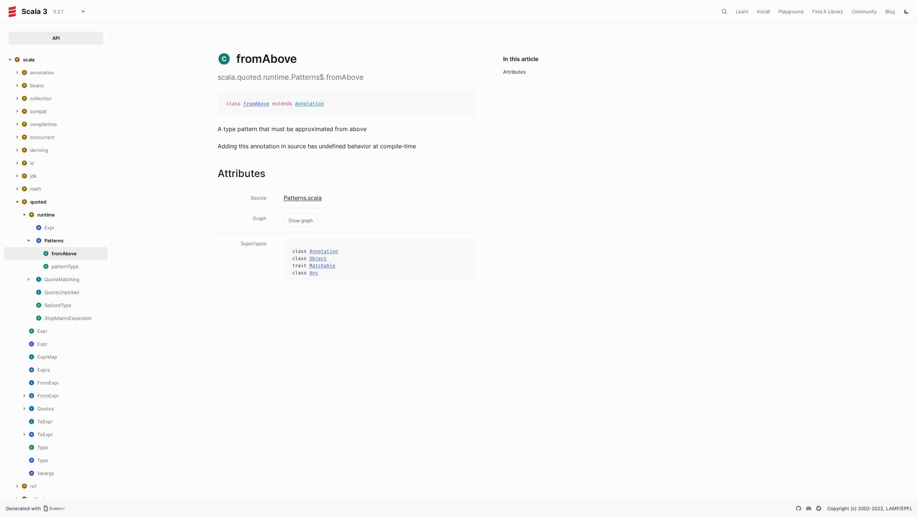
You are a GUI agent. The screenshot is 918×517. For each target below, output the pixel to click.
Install (763, 11)
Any (313, 273)
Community (864, 11)
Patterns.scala (303, 197)
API (56, 38)
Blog (890, 11)
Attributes (514, 72)
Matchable (322, 265)
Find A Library (827, 11)
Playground (791, 11)
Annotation (309, 104)
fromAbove (256, 104)
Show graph (300, 220)
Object (318, 258)
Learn (742, 11)
